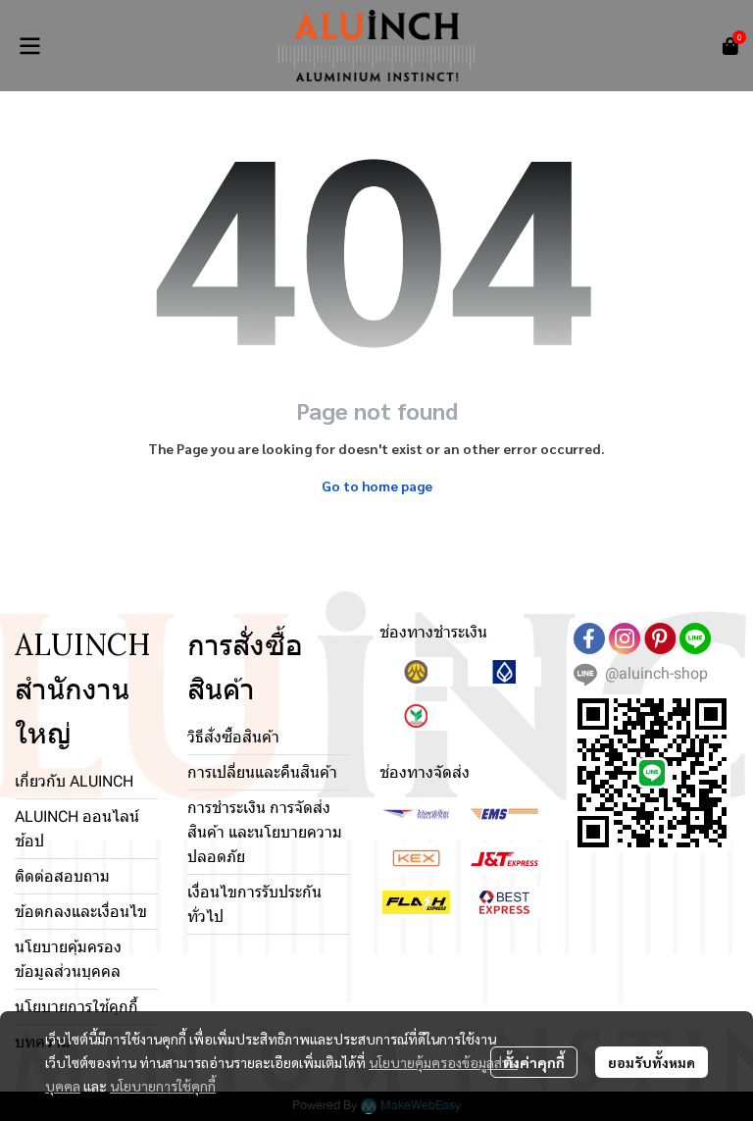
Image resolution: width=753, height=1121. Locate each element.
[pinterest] (660, 638)
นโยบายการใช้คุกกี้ (163, 1086)
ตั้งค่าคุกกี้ (534, 1062)
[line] (695, 638)
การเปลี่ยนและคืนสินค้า (262, 772)
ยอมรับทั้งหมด (651, 1062)
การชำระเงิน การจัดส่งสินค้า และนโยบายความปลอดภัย (264, 832)
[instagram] (624, 638)
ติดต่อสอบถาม (62, 876)
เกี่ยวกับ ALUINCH (74, 781)
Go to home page (377, 485)
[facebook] (589, 638)
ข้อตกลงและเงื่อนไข (81, 911)
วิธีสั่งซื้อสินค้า (233, 737)
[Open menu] (29, 46)
